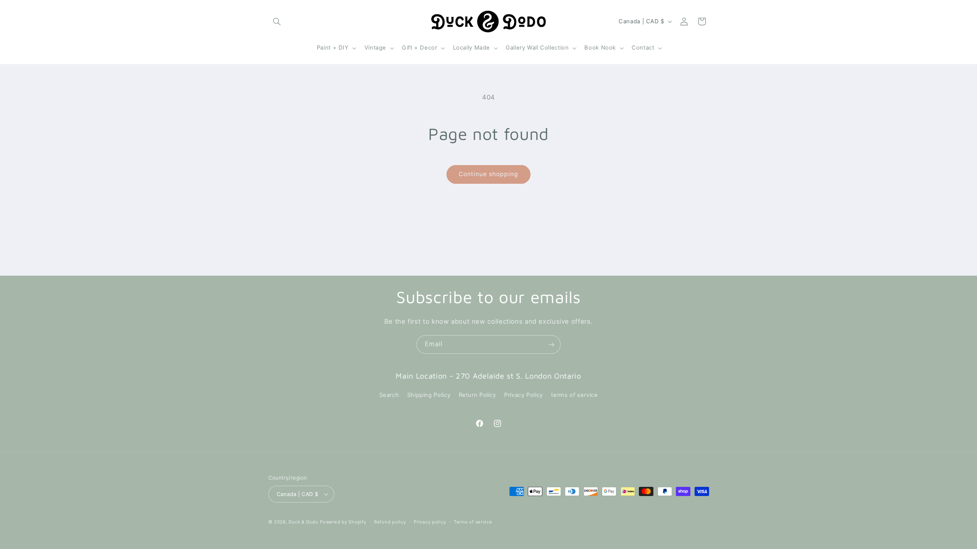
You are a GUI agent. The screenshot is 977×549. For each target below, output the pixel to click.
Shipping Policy (428, 395)
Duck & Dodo (303, 522)
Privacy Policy (523, 395)
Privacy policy (430, 522)
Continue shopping (489, 174)
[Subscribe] (551, 344)
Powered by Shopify (343, 522)
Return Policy (477, 395)
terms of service (574, 395)
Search (389, 395)
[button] (277, 21)
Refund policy (390, 522)
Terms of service (473, 522)
